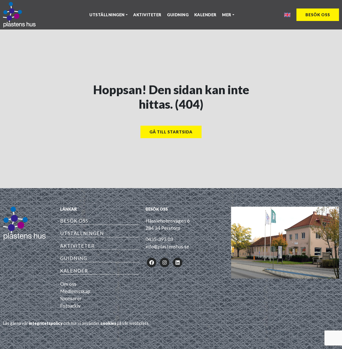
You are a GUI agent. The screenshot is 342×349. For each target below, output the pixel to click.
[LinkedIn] (178, 262)
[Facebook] (151, 262)
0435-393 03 (159, 239)
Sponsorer (71, 298)
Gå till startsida (171, 131)
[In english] (287, 15)
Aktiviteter (147, 14)
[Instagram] (164, 262)
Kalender (205, 14)
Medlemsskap (75, 291)
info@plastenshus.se (167, 246)
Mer (226, 14)
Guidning (178, 14)
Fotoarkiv (70, 306)
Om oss (68, 284)
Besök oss (317, 14)
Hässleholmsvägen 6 (167, 221)
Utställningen (107, 14)
